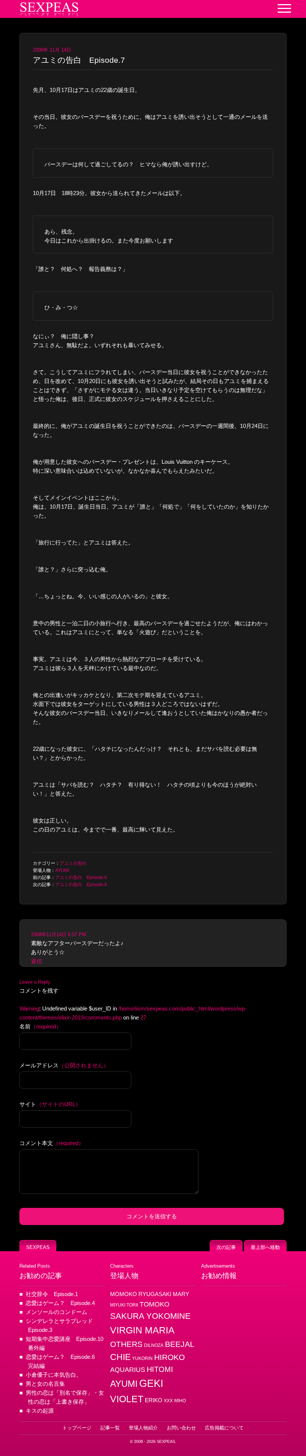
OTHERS (126, 1344)
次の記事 (226, 1247)
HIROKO (169, 1357)
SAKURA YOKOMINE (150, 1316)
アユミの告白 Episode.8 (81, 884)
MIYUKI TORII (124, 1305)
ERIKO (153, 1400)
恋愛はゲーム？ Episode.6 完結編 (63, 1361)
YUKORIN (142, 1358)
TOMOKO (154, 1304)
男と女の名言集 (45, 1384)
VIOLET (126, 1399)
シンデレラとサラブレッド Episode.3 (62, 1325)
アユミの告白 (73, 863)
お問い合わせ (181, 1428)
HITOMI (160, 1369)
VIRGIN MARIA (142, 1330)
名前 (40, 1026)
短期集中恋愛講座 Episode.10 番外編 (65, 1343)
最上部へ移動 (265, 1247)
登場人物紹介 (143, 1428)
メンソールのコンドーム (56, 1312)
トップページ (76, 1428)
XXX (168, 1400)
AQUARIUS (127, 1369)
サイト (50, 1104)
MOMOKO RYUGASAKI (140, 1294)
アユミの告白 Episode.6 (81, 877)
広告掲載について (224, 1428)
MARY (181, 1294)
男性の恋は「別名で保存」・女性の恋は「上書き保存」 (65, 1397)
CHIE (120, 1357)
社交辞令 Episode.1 (52, 1294)
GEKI (151, 1383)
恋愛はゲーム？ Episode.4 (60, 1303)
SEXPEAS (38, 1247)
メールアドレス (64, 1065)
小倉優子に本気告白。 (54, 1375)
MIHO (180, 1400)
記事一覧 (110, 1428)
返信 (36, 961)
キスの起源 (40, 1410)
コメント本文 (51, 1143)
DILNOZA (153, 1345)
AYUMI (62, 870)
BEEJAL (179, 1344)
